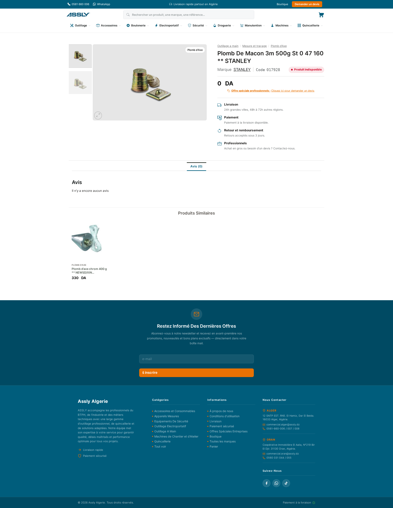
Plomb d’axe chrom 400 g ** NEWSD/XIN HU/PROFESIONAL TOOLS (89, 270)
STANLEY (242, 69)
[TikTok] (286, 483)
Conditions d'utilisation (224, 416)
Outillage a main (227, 46)
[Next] (199, 82)
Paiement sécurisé (222, 426)
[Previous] (100, 82)
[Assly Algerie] (78, 15)
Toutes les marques (223, 441)
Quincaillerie (162, 441)
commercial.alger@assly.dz (283, 424)
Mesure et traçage (254, 46)
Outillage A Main (165, 431)
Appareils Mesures (166, 416)
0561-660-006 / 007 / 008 (283, 428)
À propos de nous (221, 411)
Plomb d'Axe (195, 49)
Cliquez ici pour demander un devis (272, 90)
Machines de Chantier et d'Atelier (176, 436)
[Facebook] (266, 483)
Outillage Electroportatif (170, 426)
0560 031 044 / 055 (279, 457)
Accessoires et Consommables (174, 411)
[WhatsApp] (276, 483)
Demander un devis (307, 4)
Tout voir (160, 446)
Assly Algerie (96, 502)
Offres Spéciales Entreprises (228, 431)
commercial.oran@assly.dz (283, 453)
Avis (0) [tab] (196, 166)
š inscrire (149, 372)
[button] (321, 15)
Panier (214, 446)
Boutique (282, 4)
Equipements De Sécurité (171, 421)
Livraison (215, 421)
